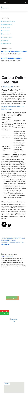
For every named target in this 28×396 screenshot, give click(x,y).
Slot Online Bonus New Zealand (14, 51)
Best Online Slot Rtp (6, 109)
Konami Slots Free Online (11, 58)
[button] (26, 2)
